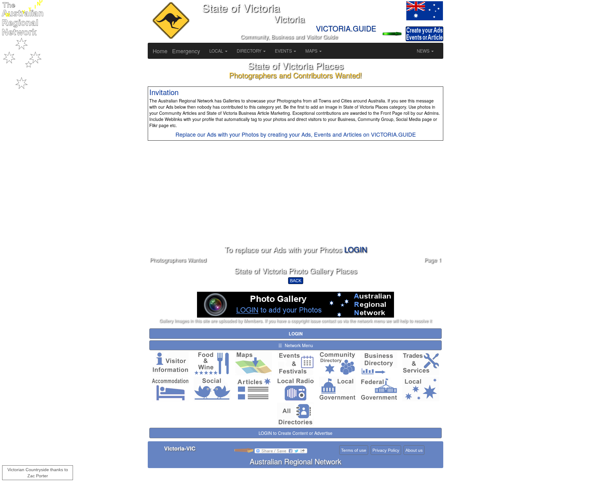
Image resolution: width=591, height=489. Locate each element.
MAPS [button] (312, 51)
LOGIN (355, 249)
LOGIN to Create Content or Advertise (295, 433)
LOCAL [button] (216, 51)
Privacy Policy (385, 450)
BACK (295, 280)
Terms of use (353, 450)
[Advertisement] (295, 202)
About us (414, 450)
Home (160, 51)
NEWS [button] (424, 51)
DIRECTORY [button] (250, 51)
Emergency (186, 51)
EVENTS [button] (284, 51)
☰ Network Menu (295, 345)
